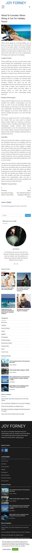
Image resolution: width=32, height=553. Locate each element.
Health (3, 331)
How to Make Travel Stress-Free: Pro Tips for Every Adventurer (23, 289)
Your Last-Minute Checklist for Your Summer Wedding (15, 403)
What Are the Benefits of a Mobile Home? (12, 406)
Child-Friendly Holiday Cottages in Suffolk (19, 370)
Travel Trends (4, 352)
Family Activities (5, 328)
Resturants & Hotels (6, 343)
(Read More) (20, 437)
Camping (3, 325)
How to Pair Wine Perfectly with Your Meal (12, 414)
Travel (2, 349)
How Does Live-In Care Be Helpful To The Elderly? (23, 310)
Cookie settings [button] (6, 549)
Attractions (4, 322)
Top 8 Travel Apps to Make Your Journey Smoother (7, 288)
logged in (12, 206)
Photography (4, 337)
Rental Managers (5, 340)
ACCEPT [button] (15, 549)
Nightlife (3, 334)
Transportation (12, 184)
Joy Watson (12, 382)
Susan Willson (12, 364)
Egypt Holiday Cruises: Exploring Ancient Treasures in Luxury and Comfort (19, 386)
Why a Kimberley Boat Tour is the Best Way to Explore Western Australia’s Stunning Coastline (19, 378)
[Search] (29, 7)
